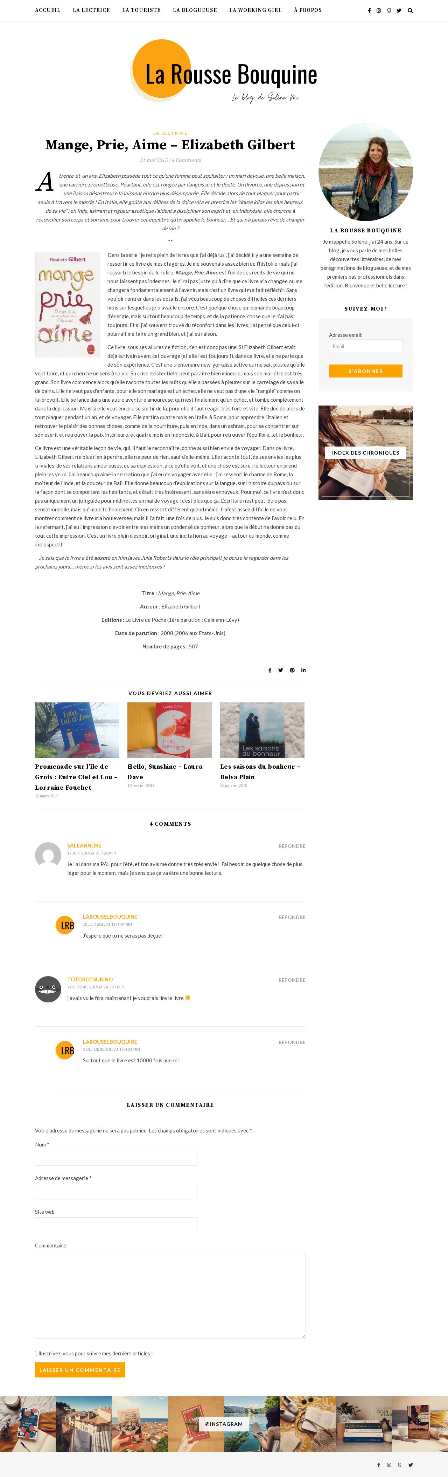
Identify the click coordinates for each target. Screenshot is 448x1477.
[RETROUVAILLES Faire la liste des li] (140, 1424)
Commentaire (50, 1245)
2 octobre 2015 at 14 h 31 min (95, 987)
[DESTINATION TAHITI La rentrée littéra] (196, 1424)
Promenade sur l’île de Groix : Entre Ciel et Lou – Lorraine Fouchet (76, 777)
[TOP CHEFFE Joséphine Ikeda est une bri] (420, 1424)
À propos (308, 10)
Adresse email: (346, 335)
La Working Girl (255, 10)
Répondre (292, 846)
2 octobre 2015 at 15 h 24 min (111, 1049)
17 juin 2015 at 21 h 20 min (91, 853)
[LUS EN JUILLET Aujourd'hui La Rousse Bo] (364, 1424)
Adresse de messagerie (63, 1178)
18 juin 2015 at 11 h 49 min (107, 924)
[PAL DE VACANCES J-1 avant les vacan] (308, 1424)
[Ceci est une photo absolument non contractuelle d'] (252, 1424)
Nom (42, 1144)
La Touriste (141, 10)
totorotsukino (90, 979)
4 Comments (186, 160)
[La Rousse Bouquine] (224, 70)
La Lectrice (91, 10)
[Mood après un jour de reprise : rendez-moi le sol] (84, 1424)
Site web (45, 1212)
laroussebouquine (110, 916)
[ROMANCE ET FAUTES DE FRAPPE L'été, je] (28, 1424)
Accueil (48, 10)
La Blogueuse (195, 10)
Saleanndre (84, 845)
